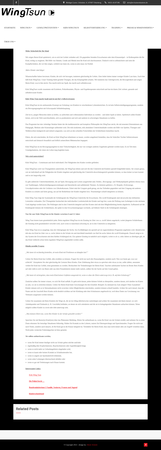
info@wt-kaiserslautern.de (137, 3)
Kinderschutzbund (36, 394)
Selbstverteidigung (95, 28)
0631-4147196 (114, 3)
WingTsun (25, 28)
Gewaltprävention (47, 28)
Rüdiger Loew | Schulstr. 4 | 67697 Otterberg (83, 3)
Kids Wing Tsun (35, 375)
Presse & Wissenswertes (140, 28)
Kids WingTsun (71, 28)
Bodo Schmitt (92, 445)
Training (116, 28)
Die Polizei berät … (36, 381)
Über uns (9, 42)
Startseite (9, 28)
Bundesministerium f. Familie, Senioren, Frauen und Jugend (53, 387)
